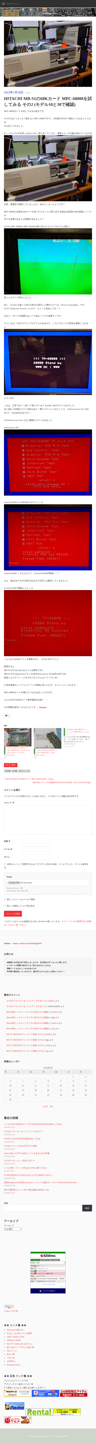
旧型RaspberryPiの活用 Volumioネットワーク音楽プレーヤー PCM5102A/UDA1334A (40, 1182)
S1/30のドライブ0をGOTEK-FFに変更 (20, 1146)
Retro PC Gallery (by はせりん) (19, 1343)
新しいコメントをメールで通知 (21, 899)
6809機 (14, 771)
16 (86, 1085)
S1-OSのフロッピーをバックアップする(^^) (25, 1001)
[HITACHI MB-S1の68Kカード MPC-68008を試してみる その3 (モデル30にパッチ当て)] (17, 737)
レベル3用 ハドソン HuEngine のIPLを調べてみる (25, 1168)
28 (61, 1095)
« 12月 (45, 1106)
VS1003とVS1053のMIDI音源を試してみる (22, 1138)
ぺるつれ (11, 1357)
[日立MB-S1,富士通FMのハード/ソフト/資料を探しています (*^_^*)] (79, 737)
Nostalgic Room (13, 1364)
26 (36, 1095)
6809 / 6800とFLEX (15, 1337)
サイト (7, 857)
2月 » (51, 1106)
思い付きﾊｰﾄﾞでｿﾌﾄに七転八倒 (20, 1347)
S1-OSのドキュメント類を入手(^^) (19, 1160)
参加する (62, 1287)
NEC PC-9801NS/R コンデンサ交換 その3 (24, 1034)
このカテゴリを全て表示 (48, 1284)
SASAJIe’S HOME (14, 1340)
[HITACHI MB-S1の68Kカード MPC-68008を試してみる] (47, 738)
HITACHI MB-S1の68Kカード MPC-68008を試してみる (29, 779)
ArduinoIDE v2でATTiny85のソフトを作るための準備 (27, 1153)
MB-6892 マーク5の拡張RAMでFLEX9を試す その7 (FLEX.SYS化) (61, 782)
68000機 (7, 771)
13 (48, 1085)
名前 (7, 841)
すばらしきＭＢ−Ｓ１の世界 (19, 1333)
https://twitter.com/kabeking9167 (27, 943)
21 (61, 1090)
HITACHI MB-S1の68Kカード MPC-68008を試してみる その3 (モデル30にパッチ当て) (18, 750)
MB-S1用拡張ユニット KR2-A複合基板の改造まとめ (26, 1189)
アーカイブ (9, 1225)
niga (53, 1028)
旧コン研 (11, 1354)
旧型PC (13, 765)
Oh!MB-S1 (11, 1361)
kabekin (28, 93)
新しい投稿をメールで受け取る (21, 906)
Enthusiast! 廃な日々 (16, 1330)
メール (8, 849)
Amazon (42, 707)
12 (36, 1085)
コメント (9, 803)
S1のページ (12, 1351)
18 (23, 1090)
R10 (6, 765)
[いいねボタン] (6, 715)
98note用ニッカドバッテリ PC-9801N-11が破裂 (27, 1012)
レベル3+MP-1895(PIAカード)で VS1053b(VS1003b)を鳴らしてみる (33, 1124)
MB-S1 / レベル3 (24, 771)
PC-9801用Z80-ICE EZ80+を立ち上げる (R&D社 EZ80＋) (28, 1175)
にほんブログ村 (11, 1311)
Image (9, 877)
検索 (6, 1203)
